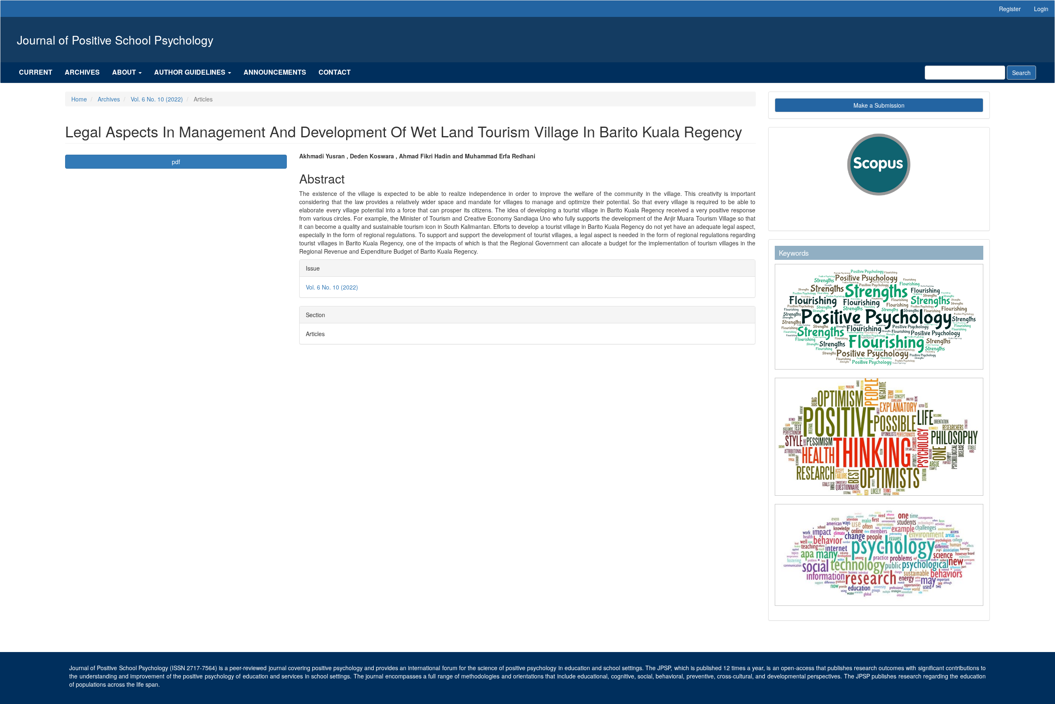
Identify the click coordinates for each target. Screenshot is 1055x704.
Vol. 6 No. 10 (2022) (157, 99)
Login (1041, 9)
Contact (335, 72)
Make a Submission (879, 105)
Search (1021, 72)
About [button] (125, 72)
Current (35, 72)
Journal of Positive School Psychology (115, 39)
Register (1010, 9)
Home (79, 99)
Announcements (275, 72)
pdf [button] (176, 162)
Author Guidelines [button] (190, 72)
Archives (82, 72)
